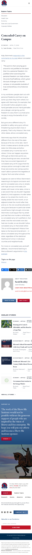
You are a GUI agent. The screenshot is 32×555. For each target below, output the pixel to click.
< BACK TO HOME (9, 300)
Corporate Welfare (6, 26)
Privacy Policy (16, 537)
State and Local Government (9, 23)
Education (4, 16)
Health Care (4, 18)
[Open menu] (29, 3)
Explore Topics (19, 493)
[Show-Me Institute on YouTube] (11, 512)
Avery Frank (18, 369)
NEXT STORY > (23, 300)
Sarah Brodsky (8, 48)
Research (4, 497)
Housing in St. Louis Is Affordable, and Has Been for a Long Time (22, 327)
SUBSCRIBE (16, 527)
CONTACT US (20, 512)
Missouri (3, 262)
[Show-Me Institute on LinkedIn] (7, 512)
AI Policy (28, 497)
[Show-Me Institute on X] (5, 512)
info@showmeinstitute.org (11, 549)
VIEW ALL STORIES (7, 394)
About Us (20, 497)
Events (12, 497)
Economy (4, 21)
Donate (5, 438)
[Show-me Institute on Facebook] (2, 512)
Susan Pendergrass (20, 349)
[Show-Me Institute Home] (4, 3)
